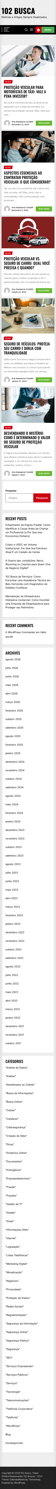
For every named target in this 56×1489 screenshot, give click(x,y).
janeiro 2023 (12, 923)
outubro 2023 (13, 847)
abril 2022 (11, 1000)
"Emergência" (13, 1170)
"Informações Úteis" (17, 1229)
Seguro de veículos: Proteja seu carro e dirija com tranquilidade (27, 348)
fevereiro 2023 (14, 915)
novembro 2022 (14, 940)
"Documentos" (13, 1161)
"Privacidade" (13, 1289)
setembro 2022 (14, 957)
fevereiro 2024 (14, 812)
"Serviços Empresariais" (19, 1366)
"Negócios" (12, 1280)
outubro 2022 (13, 949)
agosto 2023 (13, 864)
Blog (8, 1434)
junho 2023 (12, 881)
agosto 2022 (13, 966)
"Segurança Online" (16, 1332)
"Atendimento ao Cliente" (20, 1084)
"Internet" (10, 1238)
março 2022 (12, 1009)
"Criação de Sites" (16, 1135)
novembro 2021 (14, 1034)
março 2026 (12, 702)
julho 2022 (11, 975)
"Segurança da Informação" (21, 1323)
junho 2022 (12, 983)
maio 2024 (11, 804)
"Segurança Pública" (17, 1340)
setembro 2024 (14, 787)
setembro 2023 (14, 855)
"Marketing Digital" (16, 1263)
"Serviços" (11, 1383)
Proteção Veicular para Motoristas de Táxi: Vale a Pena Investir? (25, 91)
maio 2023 (11, 889)
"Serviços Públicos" (16, 1374)
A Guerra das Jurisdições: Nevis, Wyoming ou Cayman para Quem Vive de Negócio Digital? (27, 564)
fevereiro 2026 (14, 710)
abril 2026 (11, 693)
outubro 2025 (13, 719)
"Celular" (10, 1110)
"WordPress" (12, 1425)
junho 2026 (12, 676)
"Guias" (9, 1221)
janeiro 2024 (12, 821)
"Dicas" (9, 1144)
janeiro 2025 (12, 753)
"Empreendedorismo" (18, 1178)
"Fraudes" (11, 1195)
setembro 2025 (14, 727)
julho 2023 (11, 872)
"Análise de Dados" (16, 1067)
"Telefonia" (11, 1417)
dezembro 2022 (14, 932)
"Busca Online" (14, 1101)
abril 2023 (11, 898)
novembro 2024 (14, 770)
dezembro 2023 (14, 830)
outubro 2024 (13, 778)
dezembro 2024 (14, 761)
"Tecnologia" (13, 1391)
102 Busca (18, 10)
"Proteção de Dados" (17, 1297)
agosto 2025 (13, 736)
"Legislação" (12, 1246)
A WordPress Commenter (20, 632)
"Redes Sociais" (14, 1306)
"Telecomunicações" (17, 1400)
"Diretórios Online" (16, 1152)
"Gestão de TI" (14, 1204)
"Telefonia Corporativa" (19, 1408)
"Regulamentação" (16, 1315)
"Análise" (10, 1076)
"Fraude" (10, 1187)
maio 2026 (11, 684)
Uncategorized (14, 1442)
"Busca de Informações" (19, 1093)
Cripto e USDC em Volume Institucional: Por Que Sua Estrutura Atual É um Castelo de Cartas (26, 548)
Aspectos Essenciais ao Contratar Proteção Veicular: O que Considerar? (27, 177)
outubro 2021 (13, 1043)
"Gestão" (10, 1212)
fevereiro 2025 (14, 744)
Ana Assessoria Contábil (22, 122)
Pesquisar (11, 490)
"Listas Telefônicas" (16, 1255)
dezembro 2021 (14, 1026)
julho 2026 (11, 667)
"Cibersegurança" (15, 1127)
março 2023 (12, 906)
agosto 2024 (13, 795)
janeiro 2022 (12, 1017)
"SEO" (9, 1357)
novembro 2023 (14, 838)
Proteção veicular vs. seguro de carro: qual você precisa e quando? (27, 263)
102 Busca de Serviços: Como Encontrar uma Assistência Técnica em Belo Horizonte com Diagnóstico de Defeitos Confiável (28, 582)
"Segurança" (12, 1349)
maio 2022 (11, 992)
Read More (43, 123)
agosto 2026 (13, 659)
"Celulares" (12, 1118)
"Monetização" (14, 1272)
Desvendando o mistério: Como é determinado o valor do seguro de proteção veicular (27, 439)
